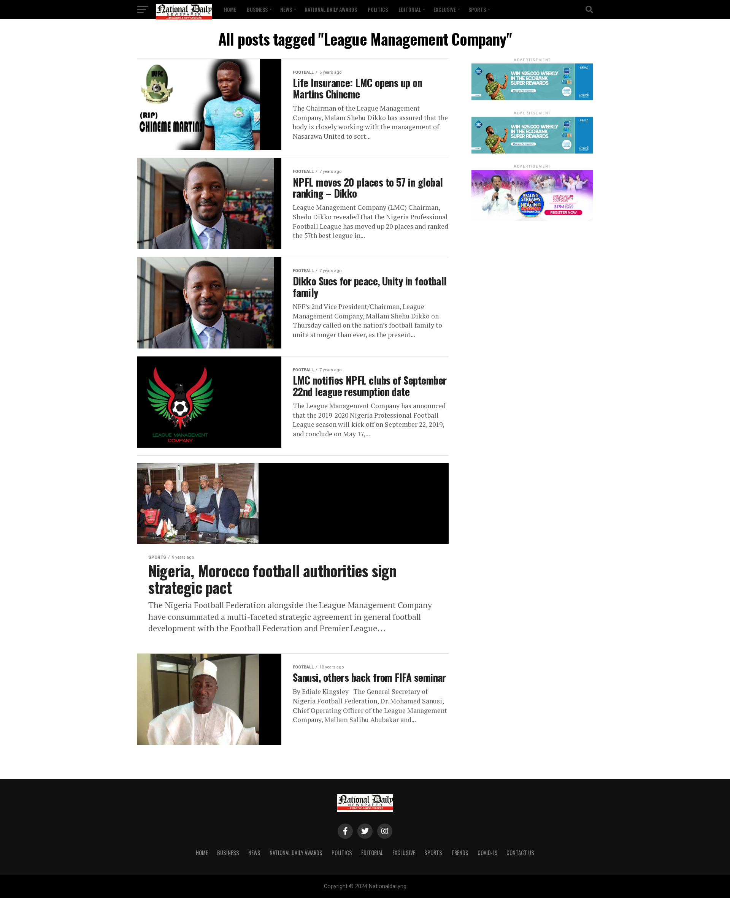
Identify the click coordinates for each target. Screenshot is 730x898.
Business (257, 9)
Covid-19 (487, 853)
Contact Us (520, 853)
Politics (378, 9)
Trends (459, 853)
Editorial (409, 9)
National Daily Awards (331, 9)
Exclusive (444, 9)
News (286, 9)
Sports (477, 9)
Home (230, 9)
